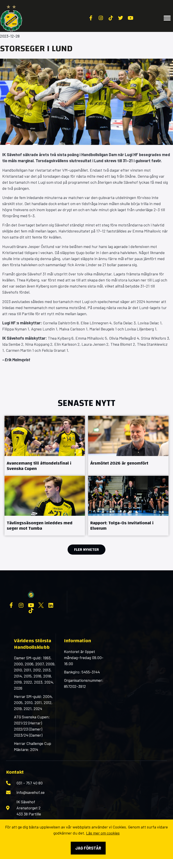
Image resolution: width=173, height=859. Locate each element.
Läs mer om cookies (103, 832)
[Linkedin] (51, 605)
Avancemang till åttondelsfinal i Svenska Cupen (39, 466)
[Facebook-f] (11, 605)
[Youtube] (31, 605)
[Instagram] (21, 605)
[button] (167, 18)
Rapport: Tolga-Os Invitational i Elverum (122, 525)
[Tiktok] (31, 610)
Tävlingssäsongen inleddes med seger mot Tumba (40, 525)
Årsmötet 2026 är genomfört (119, 463)
